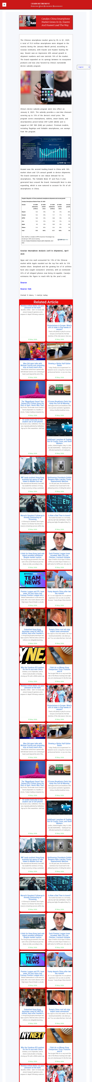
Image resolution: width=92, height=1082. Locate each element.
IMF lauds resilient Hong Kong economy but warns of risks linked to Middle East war (32, 479)
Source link (25, 289)
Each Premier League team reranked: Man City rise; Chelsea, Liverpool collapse (59, 555)
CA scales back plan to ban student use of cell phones (32, 421)
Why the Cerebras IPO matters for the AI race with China (32, 668)
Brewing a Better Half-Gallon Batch (59, 364)
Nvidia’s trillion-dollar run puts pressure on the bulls (32, 307)
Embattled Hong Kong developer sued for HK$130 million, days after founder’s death (32, 632)
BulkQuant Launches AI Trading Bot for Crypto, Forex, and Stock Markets (59, 441)
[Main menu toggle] (4, 5)
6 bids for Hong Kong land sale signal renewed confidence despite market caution (32, 555)
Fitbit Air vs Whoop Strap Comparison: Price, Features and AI (59, 669)
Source (23, 282)
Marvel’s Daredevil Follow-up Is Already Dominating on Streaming (32, 517)
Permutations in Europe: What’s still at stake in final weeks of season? (59, 327)
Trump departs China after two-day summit (59, 592)
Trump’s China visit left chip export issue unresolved (59, 630)
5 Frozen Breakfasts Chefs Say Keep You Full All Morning (59, 402)
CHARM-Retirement (40, 3)
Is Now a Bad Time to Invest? (59, 515)
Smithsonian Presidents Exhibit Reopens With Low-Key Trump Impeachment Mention (59, 479)
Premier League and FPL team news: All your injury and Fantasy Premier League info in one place (32, 594)
